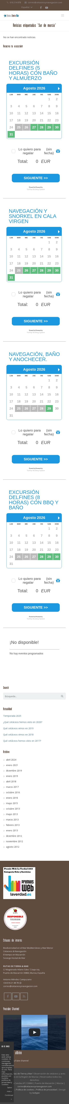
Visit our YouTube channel (16, 1060)
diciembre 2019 (14, 770)
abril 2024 (11, 759)
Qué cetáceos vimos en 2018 (18, 734)
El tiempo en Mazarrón (14, 954)
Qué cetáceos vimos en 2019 (18, 728)
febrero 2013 (13, 825)
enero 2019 (12, 776)
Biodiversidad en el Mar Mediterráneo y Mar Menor (28, 947)
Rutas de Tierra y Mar (21, 1073)
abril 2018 (11, 781)
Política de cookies (25, 1089)
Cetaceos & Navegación (14, 951)
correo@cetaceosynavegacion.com (45, 2)
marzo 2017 (12, 786)
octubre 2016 (13, 792)
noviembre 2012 (14, 841)
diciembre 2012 (14, 835)
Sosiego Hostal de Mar (14, 958)
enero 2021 (12, 765)
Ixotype (36, 1092)
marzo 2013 (12, 819)
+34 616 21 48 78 (11, 982)
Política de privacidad (46, 1089)
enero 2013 (12, 830)
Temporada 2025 (12, 715)
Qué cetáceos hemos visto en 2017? (22, 740)
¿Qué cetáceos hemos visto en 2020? (22, 722)
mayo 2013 (12, 814)
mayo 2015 (12, 803)
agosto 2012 (12, 846)
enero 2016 (12, 797)
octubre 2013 (13, 808)
